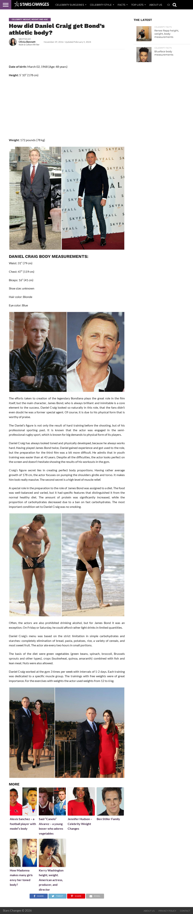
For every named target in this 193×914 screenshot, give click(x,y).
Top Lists (137, 4)
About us (155, 4)
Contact (185, 910)
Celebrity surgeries (69, 4)
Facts (121, 4)
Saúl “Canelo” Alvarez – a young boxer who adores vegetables (51, 826)
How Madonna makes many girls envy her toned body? (21, 877)
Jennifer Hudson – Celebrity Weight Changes (80, 823)
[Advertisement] (67, 107)
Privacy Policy (167, 910)
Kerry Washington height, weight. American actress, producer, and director (51, 879)
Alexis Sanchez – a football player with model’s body (23, 823)
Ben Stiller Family (108, 819)
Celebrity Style (101, 4)
